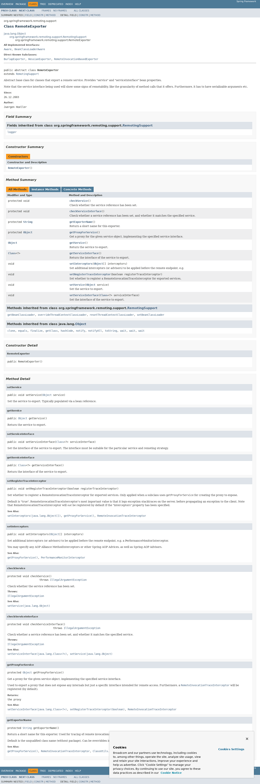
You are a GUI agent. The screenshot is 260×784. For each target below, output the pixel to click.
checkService (78, 200)
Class (12, 253)
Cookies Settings (231, 749)
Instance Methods (45, 189)
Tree (43, 4)
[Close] (247, 739)
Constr (38, 15)
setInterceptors (80, 263)
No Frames (60, 10)
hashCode (67, 330)
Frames (46, 10)
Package (21, 4)
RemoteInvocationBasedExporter (76, 59)
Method (51, 15)
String (27, 221)
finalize (36, 330)
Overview (7, 4)
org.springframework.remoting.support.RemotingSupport (48, 36)
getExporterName (80, 221)
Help (78, 4)
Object (27, 232)
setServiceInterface (83, 295)
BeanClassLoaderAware (29, 49)
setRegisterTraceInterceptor (90, 274)
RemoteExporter (18, 167)
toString (111, 330)
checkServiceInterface (85, 211)
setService (77, 284)
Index (69, 4)
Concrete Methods (77, 189)
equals (22, 330)
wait (123, 330)
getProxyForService (83, 232)
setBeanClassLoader (150, 314)
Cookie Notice (171, 772)
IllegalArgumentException (68, 579)
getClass (51, 330)
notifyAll (95, 330)
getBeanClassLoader (21, 314)
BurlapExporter (14, 59)
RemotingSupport (27, 73)
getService (77, 242)
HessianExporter (39, 59)
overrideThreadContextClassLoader (62, 314)
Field (28, 15)
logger (12, 132)
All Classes (81, 10)
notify (80, 330)
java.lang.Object (15, 33)
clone (11, 330)
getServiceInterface (83, 253)
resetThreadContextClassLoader (112, 314)
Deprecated (55, 4)
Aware (7, 49)
